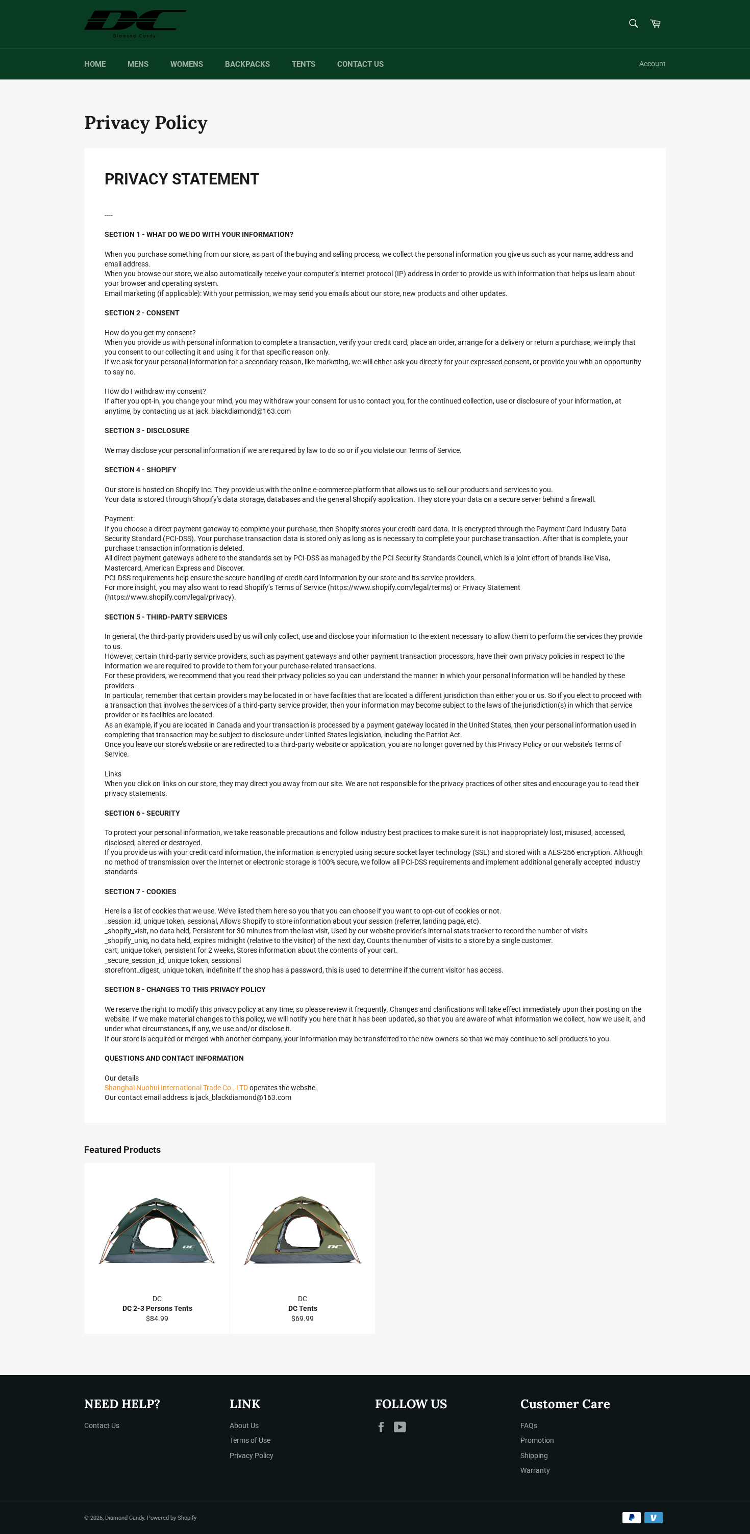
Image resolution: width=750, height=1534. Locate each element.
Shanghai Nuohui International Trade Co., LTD (176, 1088)
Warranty (535, 1470)
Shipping (534, 1455)
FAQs (528, 1425)
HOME (95, 64)
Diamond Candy (124, 1518)
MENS (138, 64)
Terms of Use (250, 1440)
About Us (244, 1425)
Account (652, 64)
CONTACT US (360, 64)
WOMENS (186, 64)
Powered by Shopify (171, 1518)
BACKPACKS (247, 64)
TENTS (303, 64)
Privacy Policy (251, 1455)
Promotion (537, 1440)
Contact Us (101, 1425)
